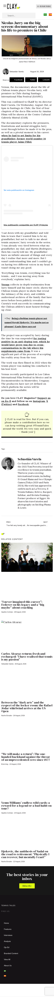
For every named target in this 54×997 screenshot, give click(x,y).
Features (7, 929)
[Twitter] (9, 915)
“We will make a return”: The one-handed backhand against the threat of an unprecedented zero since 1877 (25, 757)
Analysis (7, 941)
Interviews (8, 935)
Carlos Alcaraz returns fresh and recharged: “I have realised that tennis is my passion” (27, 656)
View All (7, 959)
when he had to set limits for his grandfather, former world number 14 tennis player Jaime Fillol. (23, 138)
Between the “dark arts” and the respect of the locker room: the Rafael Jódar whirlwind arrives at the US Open (26, 706)
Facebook (23, 404)
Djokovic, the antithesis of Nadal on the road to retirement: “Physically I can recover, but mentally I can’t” (25, 854)
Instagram (39, 401)
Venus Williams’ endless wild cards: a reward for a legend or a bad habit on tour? (26, 805)
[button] (17, 79)
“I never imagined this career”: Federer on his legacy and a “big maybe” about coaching (22, 605)
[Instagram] (3, 915)
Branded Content (11, 953)
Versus (5, 284)
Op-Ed (6, 947)
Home (6, 923)
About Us (8, 965)
